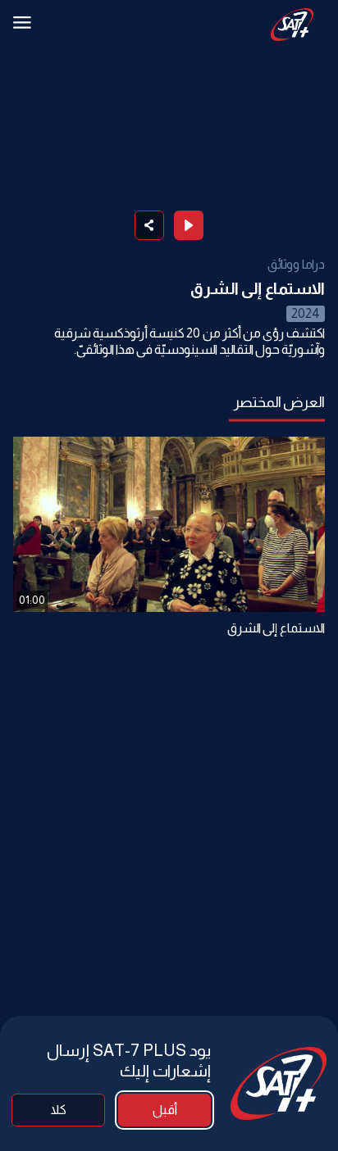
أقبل (165, 1110)
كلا (58, 1110)
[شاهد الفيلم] (188, 225)
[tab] (279, 402)
